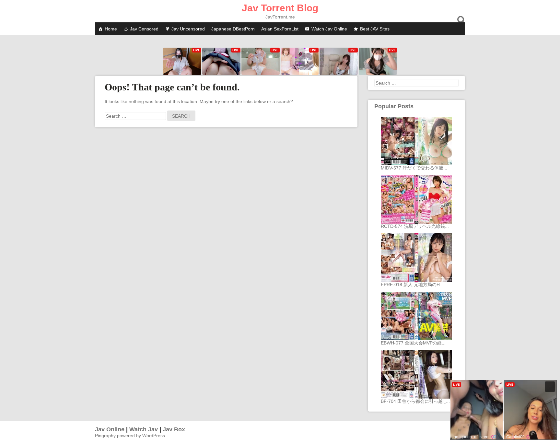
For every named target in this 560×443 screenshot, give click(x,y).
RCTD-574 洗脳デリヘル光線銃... (415, 226)
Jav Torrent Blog (280, 8)
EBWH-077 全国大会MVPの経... (413, 342)
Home (111, 28)
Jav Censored (144, 28)
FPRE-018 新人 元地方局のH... (412, 284)
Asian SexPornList (279, 28)
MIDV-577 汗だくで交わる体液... (414, 167)
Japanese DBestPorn (233, 28)
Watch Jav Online (329, 28)
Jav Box (174, 429)
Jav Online (109, 429)
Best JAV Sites (375, 28)
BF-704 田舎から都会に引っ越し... (416, 401)
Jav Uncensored (188, 28)
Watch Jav (143, 429)
